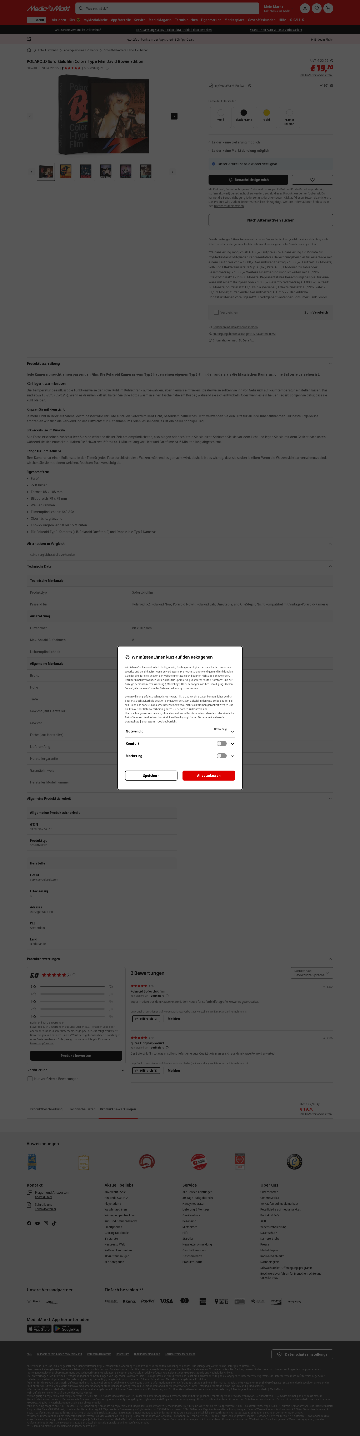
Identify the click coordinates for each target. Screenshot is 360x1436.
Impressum (148, 721)
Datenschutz (132, 721)
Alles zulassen (209, 775)
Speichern (151, 775)
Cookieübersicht (167, 721)
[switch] (222, 743)
